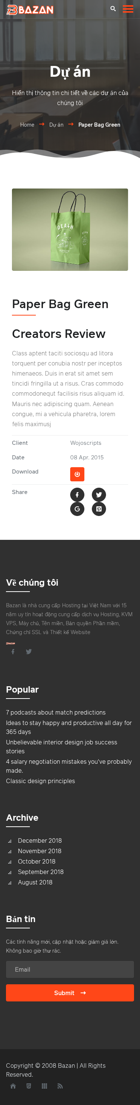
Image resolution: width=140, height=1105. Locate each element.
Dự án (56, 124)
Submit (64, 993)
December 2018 (40, 840)
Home (27, 124)
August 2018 (35, 882)
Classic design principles (40, 781)
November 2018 (40, 851)
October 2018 (37, 861)
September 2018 (41, 872)
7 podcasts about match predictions (56, 712)
